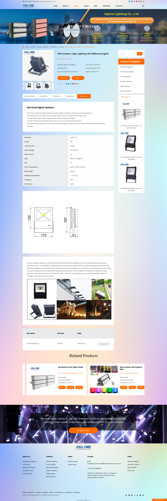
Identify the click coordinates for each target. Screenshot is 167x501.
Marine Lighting (125, 91)
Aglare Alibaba (131, 467)
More (76, 387)
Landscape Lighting (127, 72)
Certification (106, 6)
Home (56, 6)
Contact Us (119, 6)
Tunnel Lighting (125, 76)
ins (139, 1)
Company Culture (28, 470)
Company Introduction (30, 461)
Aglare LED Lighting (133, 461)
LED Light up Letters (133, 464)
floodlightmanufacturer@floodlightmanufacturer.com (45, 1)
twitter (134, 1)
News (95, 6)
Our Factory (26, 464)
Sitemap (77, 492)
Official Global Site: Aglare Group (83, 500)
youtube (136, 1)
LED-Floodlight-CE (33, 343)
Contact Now (83, 430)
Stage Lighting (125, 86)
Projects (86, 6)
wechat (143, 1)
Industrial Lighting (42, 47)
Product (76, 6)
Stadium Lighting (126, 81)
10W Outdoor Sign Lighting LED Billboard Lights (80, 47)
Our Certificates (27, 474)
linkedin (132, 1)
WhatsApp (140, 495)
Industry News (72, 464)
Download (104, 344)
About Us (65, 6)
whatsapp (141, 1)
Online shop (131, 470)
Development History (29, 467)
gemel (57, 495)
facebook (129, 1)
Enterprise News (73, 461)
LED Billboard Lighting (56, 47)
